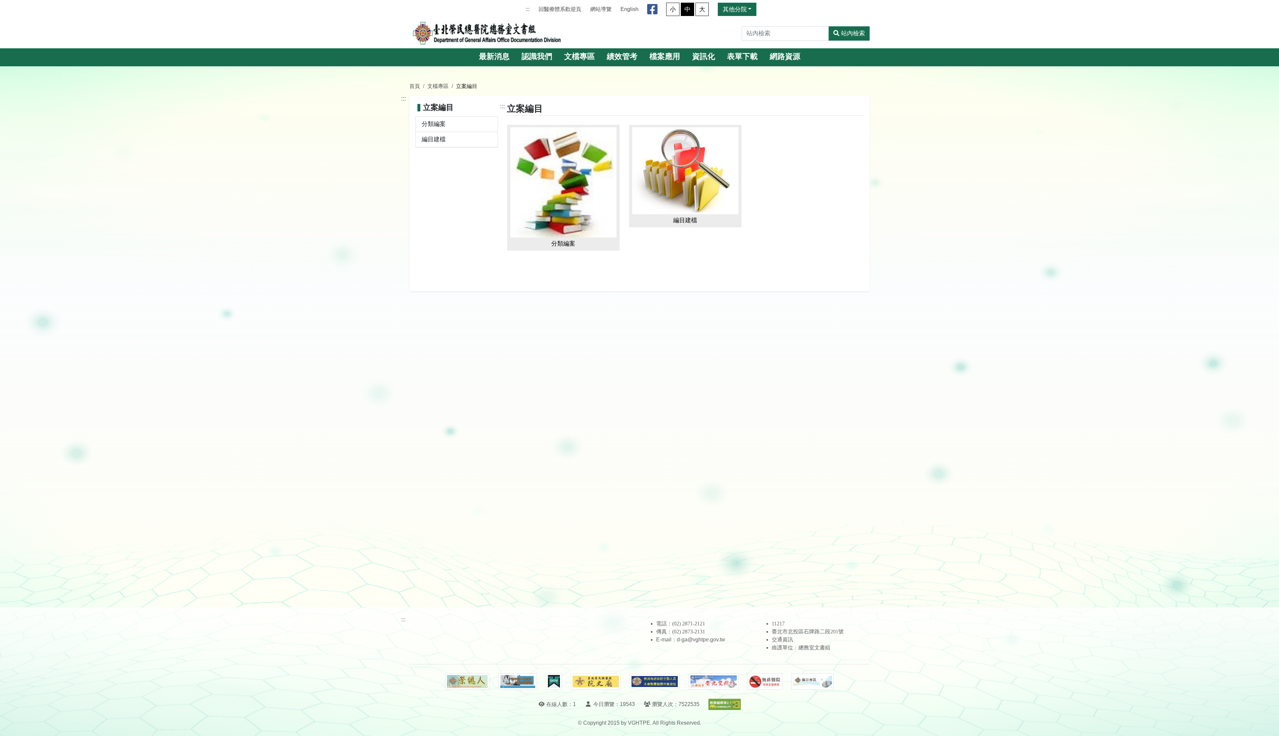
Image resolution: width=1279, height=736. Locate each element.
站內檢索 (853, 33)
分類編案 (434, 124)
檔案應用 (664, 56)
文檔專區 (579, 56)
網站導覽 (601, 9)
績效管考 (622, 56)
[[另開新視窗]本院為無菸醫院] (765, 681)
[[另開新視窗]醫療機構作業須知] (655, 681)
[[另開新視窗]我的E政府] (554, 681)
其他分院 (735, 9)
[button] (1268, 724)
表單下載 (742, 56)
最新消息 (494, 56)
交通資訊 (782, 639)
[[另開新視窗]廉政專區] (812, 681)
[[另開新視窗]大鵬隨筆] (714, 681)
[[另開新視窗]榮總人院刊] (467, 681)
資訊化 (703, 56)
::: (528, 9)
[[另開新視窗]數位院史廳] (596, 681)
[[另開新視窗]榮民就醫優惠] (517, 681)
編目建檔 (434, 139)
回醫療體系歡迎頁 (560, 9)
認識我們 (537, 56)
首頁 (414, 86)
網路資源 (785, 56)
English (630, 9)
